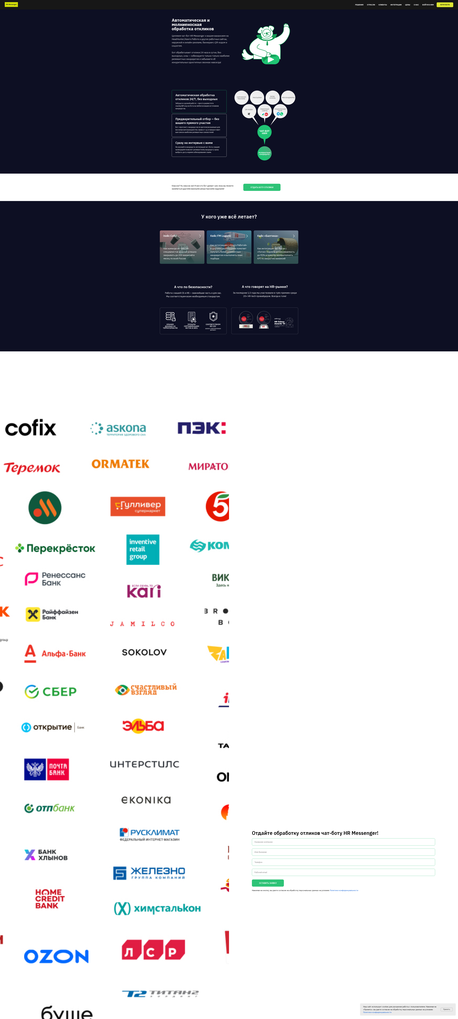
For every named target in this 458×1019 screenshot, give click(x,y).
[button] (445, 4)
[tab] (199, 101)
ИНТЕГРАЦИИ (396, 5)
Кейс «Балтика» (267, 235)
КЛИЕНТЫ (383, 5)
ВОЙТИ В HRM (428, 5)
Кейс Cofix (170, 235)
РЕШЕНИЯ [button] (359, 5)
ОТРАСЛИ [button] (371, 5)
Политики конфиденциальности (377, 1012)
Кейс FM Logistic (220, 235)
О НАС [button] (416, 5)
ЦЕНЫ (407, 5)
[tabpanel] (264, 127)
